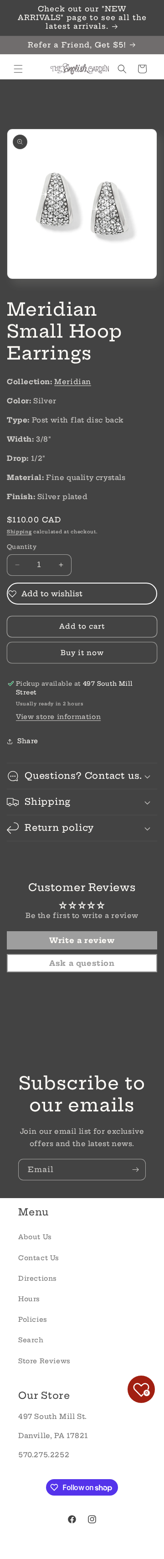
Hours (29, 1299)
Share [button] (27, 741)
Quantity (21, 546)
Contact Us (38, 1258)
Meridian (72, 381)
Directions (37, 1278)
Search (31, 1340)
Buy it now (82, 652)
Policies (32, 1319)
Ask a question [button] (81, 963)
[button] (18, 69)
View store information (58, 717)
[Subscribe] (135, 1169)
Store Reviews (44, 1361)
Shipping (19, 532)
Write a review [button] (81, 940)
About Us (35, 1237)
